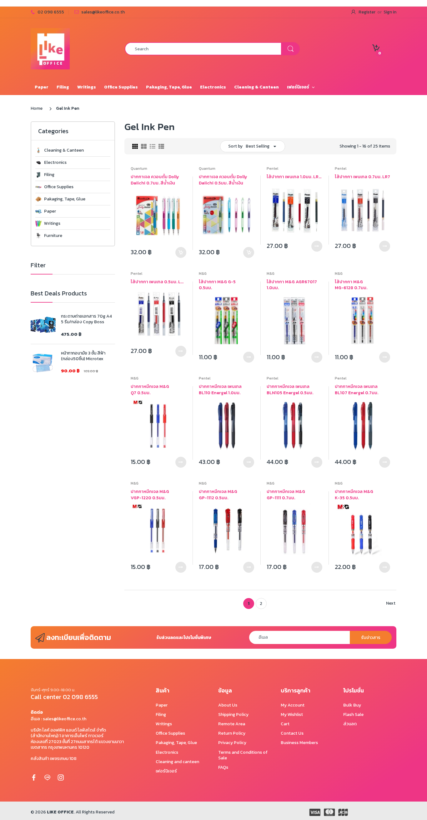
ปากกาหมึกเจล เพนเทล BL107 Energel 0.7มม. (356, 390)
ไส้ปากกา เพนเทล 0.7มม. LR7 (362, 177)
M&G (203, 273)
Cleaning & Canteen (64, 150)
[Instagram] (61, 777)
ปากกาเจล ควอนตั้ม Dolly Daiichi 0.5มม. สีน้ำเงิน (223, 180)
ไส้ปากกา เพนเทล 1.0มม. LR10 (294, 177)
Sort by (235, 146)
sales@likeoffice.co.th (103, 12)
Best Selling (257, 146)
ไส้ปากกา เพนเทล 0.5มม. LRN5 (158, 282)
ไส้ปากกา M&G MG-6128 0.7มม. (351, 285)
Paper (50, 211)
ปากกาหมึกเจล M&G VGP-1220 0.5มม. (150, 495)
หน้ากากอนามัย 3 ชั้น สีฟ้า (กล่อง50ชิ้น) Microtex (83, 356)
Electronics (55, 162)
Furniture (53, 236)
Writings (52, 223)
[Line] (47, 777)
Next (390, 603)
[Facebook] (34, 777)
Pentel (272, 168)
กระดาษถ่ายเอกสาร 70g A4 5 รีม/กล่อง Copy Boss (86, 319)
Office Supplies (58, 187)
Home (37, 108)
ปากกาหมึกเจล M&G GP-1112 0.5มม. (218, 495)
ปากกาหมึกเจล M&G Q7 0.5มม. (150, 390)
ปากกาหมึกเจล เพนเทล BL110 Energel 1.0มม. (220, 390)
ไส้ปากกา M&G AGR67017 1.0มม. (292, 285)
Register (367, 12)
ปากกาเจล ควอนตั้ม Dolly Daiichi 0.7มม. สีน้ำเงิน (155, 180)
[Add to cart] (180, 252)
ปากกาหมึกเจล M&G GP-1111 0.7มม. (286, 495)
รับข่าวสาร (370, 637)
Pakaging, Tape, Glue (64, 199)
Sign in (390, 12)
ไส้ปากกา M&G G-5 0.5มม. (217, 285)
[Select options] (316, 246)
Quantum (139, 168)
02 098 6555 (51, 12)
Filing (49, 175)
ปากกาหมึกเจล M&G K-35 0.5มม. (354, 495)
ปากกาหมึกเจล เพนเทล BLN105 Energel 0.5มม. (290, 390)
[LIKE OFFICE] (50, 48)
